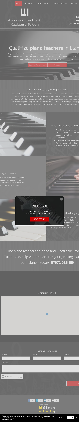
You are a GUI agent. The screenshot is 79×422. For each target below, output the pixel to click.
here (11, 420)
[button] (61, 199)
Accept (71, 418)
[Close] (77, 417)
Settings (61, 418)
